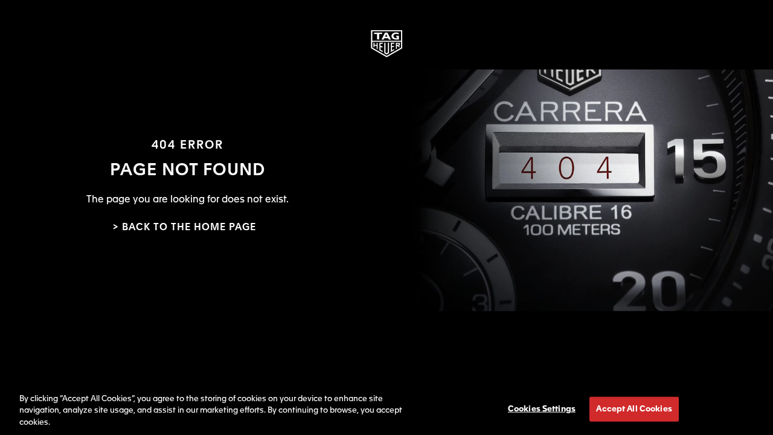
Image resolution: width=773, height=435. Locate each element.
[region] (386, 408)
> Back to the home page (184, 228)
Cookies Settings (542, 409)
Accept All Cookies (634, 409)
